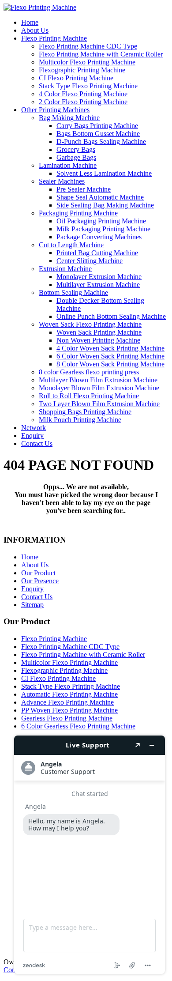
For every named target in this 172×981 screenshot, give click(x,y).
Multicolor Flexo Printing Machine (87, 62)
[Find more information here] (89, 854)
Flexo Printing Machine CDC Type (88, 46)
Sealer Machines (62, 181)
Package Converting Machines (99, 237)
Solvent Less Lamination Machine (104, 173)
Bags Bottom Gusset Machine (98, 133)
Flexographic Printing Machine (82, 70)
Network (33, 427)
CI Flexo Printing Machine (76, 78)
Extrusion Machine (65, 268)
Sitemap (32, 604)
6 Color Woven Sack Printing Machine (110, 356)
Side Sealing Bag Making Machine (105, 205)
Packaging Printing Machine (78, 213)
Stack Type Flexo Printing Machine (88, 86)
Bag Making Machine (69, 117)
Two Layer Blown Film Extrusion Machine (99, 403)
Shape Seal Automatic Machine (100, 197)
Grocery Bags (75, 149)
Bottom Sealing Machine (73, 292)
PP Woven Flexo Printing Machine (69, 710)
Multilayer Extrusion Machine (98, 284)
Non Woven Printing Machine (98, 340)
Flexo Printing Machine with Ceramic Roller (101, 54)
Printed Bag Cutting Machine (97, 253)
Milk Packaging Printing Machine (103, 229)
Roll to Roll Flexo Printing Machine (89, 396)
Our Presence (40, 581)
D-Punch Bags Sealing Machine (101, 141)
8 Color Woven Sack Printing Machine (110, 364)
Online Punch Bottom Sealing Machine (111, 316)
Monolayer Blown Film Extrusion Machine (99, 388)
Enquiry (32, 435)
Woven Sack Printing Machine (99, 332)
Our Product (38, 573)
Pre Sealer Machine (83, 189)
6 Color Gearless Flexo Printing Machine (78, 726)
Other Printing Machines (55, 109)
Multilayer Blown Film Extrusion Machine (98, 380)
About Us (35, 30)
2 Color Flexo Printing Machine (83, 102)
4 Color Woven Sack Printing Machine (110, 348)
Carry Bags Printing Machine (97, 125)
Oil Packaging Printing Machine (101, 221)
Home (29, 22)
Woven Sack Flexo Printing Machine (90, 324)
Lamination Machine (68, 165)
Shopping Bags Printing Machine (85, 411)
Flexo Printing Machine (54, 38)
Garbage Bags (76, 157)
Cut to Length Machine (71, 245)
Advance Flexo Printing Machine (67, 702)
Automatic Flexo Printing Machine (69, 694)
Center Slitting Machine (89, 260)
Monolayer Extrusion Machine (99, 276)
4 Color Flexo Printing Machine (83, 94)
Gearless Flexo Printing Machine (66, 718)
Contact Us (36, 443)
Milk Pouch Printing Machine (80, 419)
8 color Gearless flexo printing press (89, 372)
